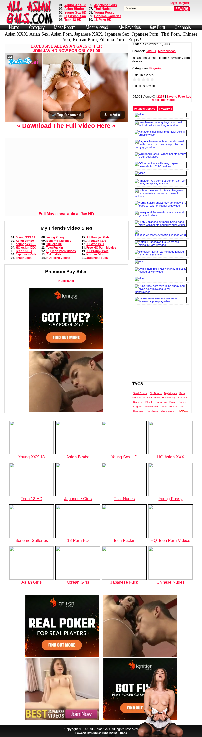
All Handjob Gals (98, 237)
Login (173, 3)
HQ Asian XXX (75, 16)
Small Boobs (140, 393)
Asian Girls (54, 254)
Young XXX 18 (75, 5)
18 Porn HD (102, 20)
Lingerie (137, 406)
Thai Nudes (102, 9)
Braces (173, 406)
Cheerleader (168, 411)
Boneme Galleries (107, 16)
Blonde (149, 402)
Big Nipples (170, 393)
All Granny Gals (97, 251)
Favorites (165, 109)
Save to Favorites (179, 96)
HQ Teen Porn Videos (61, 251)
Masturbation (152, 406)
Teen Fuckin (54, 247)
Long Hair (161, 402)
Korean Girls (95, 254)
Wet (182, 406)
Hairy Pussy (168, 397)
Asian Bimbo (74, 9)
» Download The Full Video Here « (66, 125)
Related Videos (144, 109)
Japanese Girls (105, 5)
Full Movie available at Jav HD (66, 214)
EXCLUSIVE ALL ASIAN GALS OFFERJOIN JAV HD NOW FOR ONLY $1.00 (66, 48)
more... (182, 410)
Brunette (138, 402)
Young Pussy (104, 12)
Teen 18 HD (72, 20)
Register (184, 3)
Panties (182, 402)
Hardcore (138, 411)
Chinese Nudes (170, 582)
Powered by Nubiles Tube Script (96, 732)
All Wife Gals (95, 244)
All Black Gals (96, 240)
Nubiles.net (66, 281)
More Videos (167, 51)
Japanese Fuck (97, 258)
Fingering (155, 68)
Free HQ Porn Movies (101, 247)
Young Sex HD (75, 12)
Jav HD (151, 51)
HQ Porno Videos (58, 258)
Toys (164, 406)
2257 (160, 96)
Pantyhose (152, 411)
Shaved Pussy (151, 397)
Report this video (163, 100)
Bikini (172, 402)
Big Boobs (156, 393)
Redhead (183, 397)
